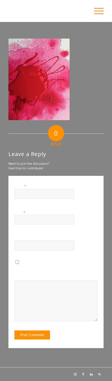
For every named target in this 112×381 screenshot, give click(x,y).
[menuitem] (96, 11)
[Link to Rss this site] (99, 374)
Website (20, 238)
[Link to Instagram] (75, 374)
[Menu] (96, 11)
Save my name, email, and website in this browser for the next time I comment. (62, 272)
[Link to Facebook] (83, 374)
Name (20, 186)
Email (19, 212)
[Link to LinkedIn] (91, 374)
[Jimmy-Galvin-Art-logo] (46, 11)
